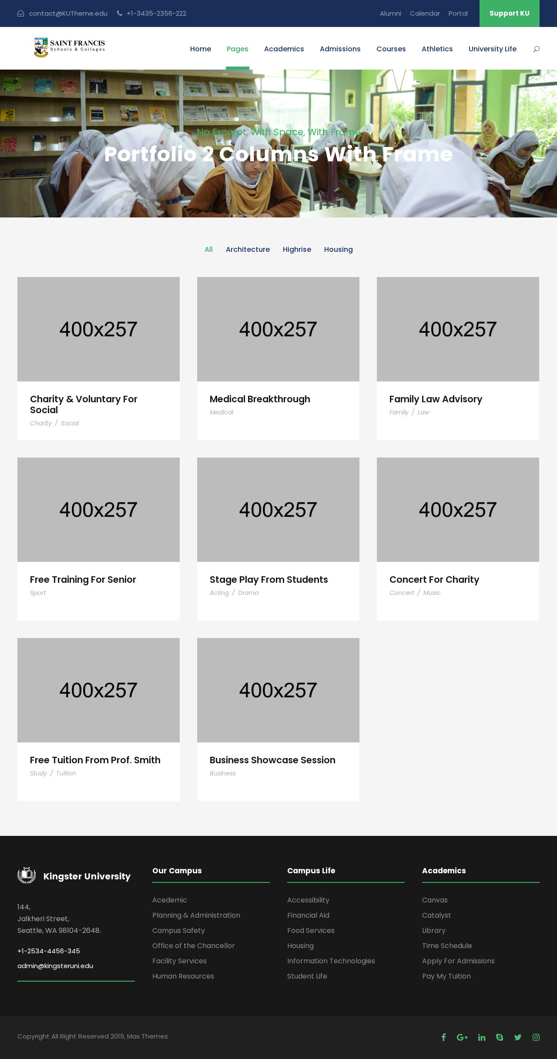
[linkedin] (482, 1037)
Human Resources (183, 976)
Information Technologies (331, 961)
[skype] (500, 1037)
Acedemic (169, 900)
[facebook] (444, 1037)
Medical (221, 412)
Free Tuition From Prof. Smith (98, 678)
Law (423, 412)
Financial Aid (308, 915)
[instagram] (536, 1037)
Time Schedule (447, 946)
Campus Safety (178, 930)
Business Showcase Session (278, 678)
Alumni (390, 13)
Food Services (311, 930)
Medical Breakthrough (278, 317)
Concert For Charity (458, 497)
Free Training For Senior (98, 497)
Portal (458, 13)
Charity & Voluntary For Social (99, 317)
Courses (391, 49)
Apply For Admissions (458, 961)
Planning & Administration (196, 915)
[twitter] (519, 1037)
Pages (237, 49)
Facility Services (179, 961)
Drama (248, 592)
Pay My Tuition (446, 976)
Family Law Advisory (458, 317)
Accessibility (308, 900)
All (209, 249)
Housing (338, 249)
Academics (284, 49)
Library (434, 930)
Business (223, 773)
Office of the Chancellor (193, 946)
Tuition (66, 773)
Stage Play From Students (278, 497)
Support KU (510, 13)
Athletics (437, 49)
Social (70, 423)
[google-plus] (463, 1037)
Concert (401, 592)
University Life (493, 49)
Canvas (435, 900)
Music (432, 592)
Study (38, 773)
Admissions (340, 49)
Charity (41, 423)
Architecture (248, 249)
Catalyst (436, 915)
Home (200, 49)
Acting (219, 592)
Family (399, 412)
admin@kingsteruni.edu (55, 965)
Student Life (307, 976)
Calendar (425, 13)
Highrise (297, 249)
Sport (38, 592)
